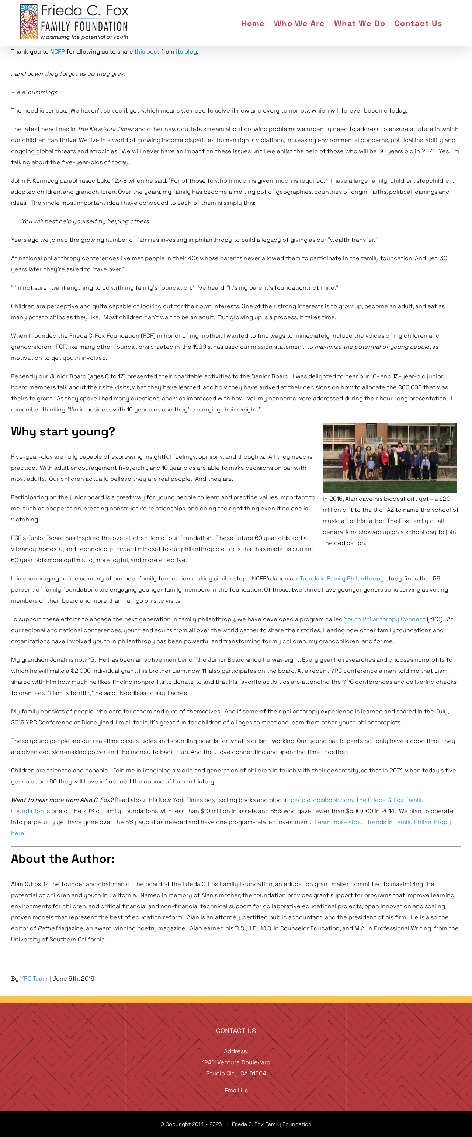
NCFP (57, 51)
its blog (186, 51)
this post (146, 51)
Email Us (236, 1090)
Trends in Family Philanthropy (342, 578)
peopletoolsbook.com (322, 800)
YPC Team (34, 978)
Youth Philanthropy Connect (385, 619)
